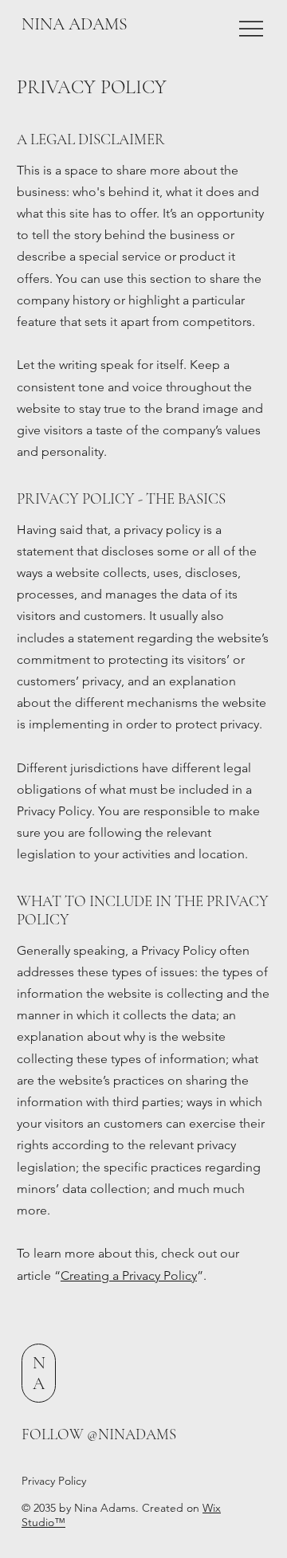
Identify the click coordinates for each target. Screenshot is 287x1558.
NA (39, 1373)
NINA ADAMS (75, 24)
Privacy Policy (54, 1481)
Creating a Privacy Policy (129, 1275)
